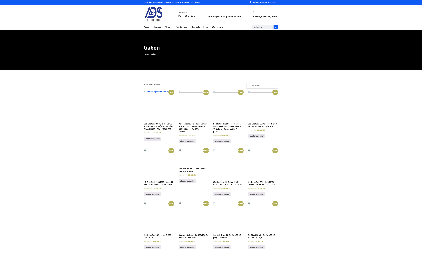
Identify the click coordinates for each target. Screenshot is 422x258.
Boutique (157, 27)
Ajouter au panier (153, 139)
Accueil (147, 27)
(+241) (181, 16)
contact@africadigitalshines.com (224, 16)
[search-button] (276, 27)
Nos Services (181, 27)
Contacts (196, 27)
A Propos (169, 27)
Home (146, 54)
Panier (206, 27)
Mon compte (217, 27)
